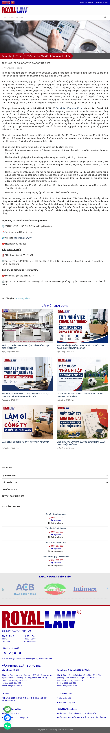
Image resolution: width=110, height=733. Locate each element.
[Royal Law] (15, 10)
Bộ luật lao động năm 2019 (69, 108)
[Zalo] (7, 717)
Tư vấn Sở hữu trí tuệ (56, 542)
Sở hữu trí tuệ (10, 489)
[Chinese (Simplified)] (4, 3)
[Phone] (7, 726)
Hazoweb (69, 730)
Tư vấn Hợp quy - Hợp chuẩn (55, 556)
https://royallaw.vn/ (23, 238)
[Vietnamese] (13, 3)
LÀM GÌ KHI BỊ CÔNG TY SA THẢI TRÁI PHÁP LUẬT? (25, 442)
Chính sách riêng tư (86, 2)
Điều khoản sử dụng (101, 2)
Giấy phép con (9, 482)
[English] (8, 3)
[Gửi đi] (105, 17)
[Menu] (106, 10)
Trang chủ (7, 56)
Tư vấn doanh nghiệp (13, 496)
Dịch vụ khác (9, 476)
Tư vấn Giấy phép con (55, 528)
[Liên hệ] (7, 709)
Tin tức (19, 56)
